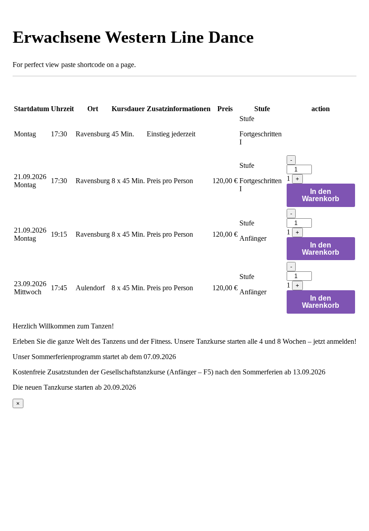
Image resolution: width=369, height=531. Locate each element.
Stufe (246, 118)
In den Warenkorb (320, 195)
